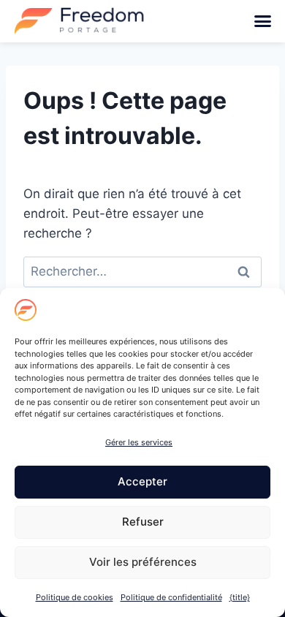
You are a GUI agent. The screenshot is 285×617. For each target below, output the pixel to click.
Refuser (143, 522)
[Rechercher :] (142, 271)
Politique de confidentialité (171, 597)
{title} (239, 597)
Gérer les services (138, 442)
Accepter (142, 481)
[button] (263, 21)
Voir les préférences (143, 562)
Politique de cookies (74, 597)
